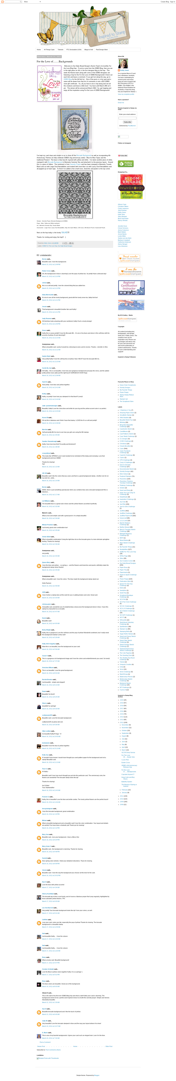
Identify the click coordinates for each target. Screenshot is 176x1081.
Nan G (44, 882)
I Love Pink (125, 760)
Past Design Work (102, 49)
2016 (122, 711)
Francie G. (45, 797)
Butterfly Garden (127, 782)
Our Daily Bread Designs (65, 246)
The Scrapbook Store (126, 401)
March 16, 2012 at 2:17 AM (51, 494)
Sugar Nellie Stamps (126, 634)
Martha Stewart (125, 527)
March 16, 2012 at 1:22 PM (51, 814)
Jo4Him (44, 919)
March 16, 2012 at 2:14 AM (51, 480)
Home (39, 49)
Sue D (44, 1009)
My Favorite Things (126, 390)
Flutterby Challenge (126, 485)
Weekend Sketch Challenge (125, 684)
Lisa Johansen (123, 246)
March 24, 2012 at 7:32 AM (51, 1038)
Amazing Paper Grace (127, 413)
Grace (44, 330)
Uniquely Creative (125, 664)
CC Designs (124, 439)
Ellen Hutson (124, 474)
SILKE (64, 232)
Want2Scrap (124, 674)
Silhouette (123, 620)
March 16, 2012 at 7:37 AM (51, 661)
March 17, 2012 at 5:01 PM (51, 974)
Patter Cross (46, 271)
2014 (122, 717)
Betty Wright (46, 630)
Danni (44, 618)
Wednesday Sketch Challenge (126, 680)
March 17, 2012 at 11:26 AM (51, 939)
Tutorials (60, 49)
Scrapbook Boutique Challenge (126, 596)
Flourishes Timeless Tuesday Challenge (126, 482)
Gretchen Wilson (47, 667)
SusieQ (44, 858)
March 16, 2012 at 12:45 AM (51, 411)
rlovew (44, 870)
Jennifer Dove (122, 226)
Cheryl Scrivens (123, 228)
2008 (122, 804)
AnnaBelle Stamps (126, 415)
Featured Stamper (125, 476)
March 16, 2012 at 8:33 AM (51, 709)
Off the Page (124, 556)
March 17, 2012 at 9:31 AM (51, 913)
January (124, 792)
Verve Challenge (125, 672)
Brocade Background (84, 155)
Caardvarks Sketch (126, 429)
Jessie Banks (122, 234)
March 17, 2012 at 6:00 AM (51, 901)
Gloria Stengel (122, 244)
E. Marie (45, 1033)
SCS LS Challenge (126, 608)
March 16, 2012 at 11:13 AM (51, 762)
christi (44, 283)
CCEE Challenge (125, 441)
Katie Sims (121, 214)
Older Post (108, 1046)
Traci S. (44, 769)
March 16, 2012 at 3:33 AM (51, 598)
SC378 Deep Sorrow (128, 752)
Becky (44, 259)
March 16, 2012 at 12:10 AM (51, 338)
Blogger (96, 1075)
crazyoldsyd (46, 453)
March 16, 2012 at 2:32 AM (51, 506)
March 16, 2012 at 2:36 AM (51, 544)
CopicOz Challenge (126, 455)
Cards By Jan (46, 368)
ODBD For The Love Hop (49, 246)
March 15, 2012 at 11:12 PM (51, 288)
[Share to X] (68, 243)
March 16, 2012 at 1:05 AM (51, 435)
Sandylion (123, 590)
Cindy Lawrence (123, 208)
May (123, 744)
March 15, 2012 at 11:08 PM (51, 264)
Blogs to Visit (89, 49)
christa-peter (46, 604)
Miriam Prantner (47, 525)
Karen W (45, 417)
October (124, 730)
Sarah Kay (123, 593)
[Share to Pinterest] (72, 243)
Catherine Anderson (124, 242)
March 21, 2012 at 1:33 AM (51, 1002)
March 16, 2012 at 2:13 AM (51, 467)
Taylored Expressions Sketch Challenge (127, 649)
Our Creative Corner (126, 561)
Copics (122, 457)
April (123, 747)
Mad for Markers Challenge (125, 523)
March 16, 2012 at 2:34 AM (51, 518)
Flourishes (123, 479)
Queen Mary (46, 562)
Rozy (44, 981)
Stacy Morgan (122, 216)
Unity (121, 667)
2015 (122, 714)
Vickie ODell (46, 537)
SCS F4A (123, 599)
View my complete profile (126, 94)
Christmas (123, 444)
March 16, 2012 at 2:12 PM (51, 828)
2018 (122, 705)
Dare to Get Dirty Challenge (125, 465)
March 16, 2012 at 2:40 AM (51, 556)
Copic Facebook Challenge (125, 451)
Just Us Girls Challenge (127, 506)
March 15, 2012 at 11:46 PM (51, 324)
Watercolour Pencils (126, 677)
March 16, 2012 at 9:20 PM (51, 840)
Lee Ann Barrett (47, 908)
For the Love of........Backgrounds (129, 771)
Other (121, 558)
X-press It (123, 690)
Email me (121, 102)
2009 (122, 802)
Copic (122, 448)
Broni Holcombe (123, 218)
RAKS (122, 588)
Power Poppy (124, 392)
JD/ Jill (44, 473)
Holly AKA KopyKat (49, 644)
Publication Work (125, 581)
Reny (44, 957)
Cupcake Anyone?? (128, 774)
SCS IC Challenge (126, 606)
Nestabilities (124, 549)
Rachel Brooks (47, 679)
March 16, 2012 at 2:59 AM (51, 586)
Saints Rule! (46, 356)
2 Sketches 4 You (125, 410)
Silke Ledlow (46, 731)
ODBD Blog (68, 79)
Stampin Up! (124, 399)
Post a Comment (45, 1042)
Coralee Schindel (48, 969)
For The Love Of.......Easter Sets (128, 756)
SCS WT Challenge (126, 615)
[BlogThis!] (66, 243)
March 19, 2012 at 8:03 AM (51, 986)
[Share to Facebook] (70, 243)
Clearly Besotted (125, 446)
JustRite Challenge (126, 513)
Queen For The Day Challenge (126, 584)
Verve (121, 669)
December (125, 725)
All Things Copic (49, 49)
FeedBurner (132, 126)
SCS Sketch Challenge (127, 611)
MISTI (121, 538)
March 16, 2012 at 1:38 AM (51, 447)
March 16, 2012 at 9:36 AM (51, 724)
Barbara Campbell (124, 240)
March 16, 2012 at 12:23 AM (51, 361)
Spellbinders (124, 626)
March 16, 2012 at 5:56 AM (51, 649)
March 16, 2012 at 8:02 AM (51, 673)
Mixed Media (124, 540)
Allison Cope (122, 204)
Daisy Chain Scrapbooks (128, 385)
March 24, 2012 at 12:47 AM (51, 1026)
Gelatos (122, 488)
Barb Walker (122, 232)
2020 (122, 700)
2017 (122, 708)
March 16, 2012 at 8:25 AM (51, 697)
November (125, 727)
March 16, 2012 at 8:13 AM (51, 685)
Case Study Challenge (127, 436)
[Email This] (63, 243)
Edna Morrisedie (47, 295)
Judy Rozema (46, 318)
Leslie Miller (122, 236)
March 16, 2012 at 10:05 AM (51, 736)
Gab (43, 933)
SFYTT (122, 617)
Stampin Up (123, 629)
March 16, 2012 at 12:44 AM (51, 399)
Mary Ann (45, 834)
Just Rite (122, 504)
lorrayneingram (47, 808)
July (123, 739)
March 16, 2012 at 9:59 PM (51, 863)
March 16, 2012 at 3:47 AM (51, 611)
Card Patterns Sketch (126, 434)
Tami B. (44, 382)
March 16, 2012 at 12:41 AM (51, 387)
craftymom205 (47, 715)
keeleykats (46, 743)
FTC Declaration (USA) (73, 49)
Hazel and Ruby (125, 490)
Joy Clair (122, 502)
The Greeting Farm (126, 655)
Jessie (44, 306)
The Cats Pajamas (126, 653)
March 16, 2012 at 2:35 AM (51, 530)
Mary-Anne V (46, 846)
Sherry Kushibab (48, 894)
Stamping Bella (125, 631)
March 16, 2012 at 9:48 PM (51, 852)
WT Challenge (124, 687)
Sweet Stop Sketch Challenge (126, 641)
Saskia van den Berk (124, 238)
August (124, 736)
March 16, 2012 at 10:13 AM (51, 748)
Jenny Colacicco (123, 230)
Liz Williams (46, 501)
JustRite (122, 511)
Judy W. (44, 1021)
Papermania (124, 572)
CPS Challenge (125, 460)
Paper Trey (123, 570)
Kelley (44, 394)
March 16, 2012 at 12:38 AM (51, 375)
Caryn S (45, 656)
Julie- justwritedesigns (49, 406)
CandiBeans (124, 431)
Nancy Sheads (123, 220)
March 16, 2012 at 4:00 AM (51, 623)
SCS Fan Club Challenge (128, 602)
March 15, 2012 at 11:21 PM (51, 300)
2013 (122, 719)
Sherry (44, 703)
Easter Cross (126, 762)
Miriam (44, 820)
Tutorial (122, 662)
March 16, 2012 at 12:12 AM (51, 350)
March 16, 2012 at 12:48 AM (51, 423)
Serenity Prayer (75, 164)
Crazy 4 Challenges (126, 462)
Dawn (44, 691)
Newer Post (41, 1046)
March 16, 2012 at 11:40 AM (51, 790)
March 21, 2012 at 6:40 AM (51, 1014)
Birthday (122, 422)
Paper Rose (124, 567)
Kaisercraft (123, 518)
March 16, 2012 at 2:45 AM (51, 570)
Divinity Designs (125, 387)
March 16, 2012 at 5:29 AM (51, 637)
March (124, 750)
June (123, 741)
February (125, 790)
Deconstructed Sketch (127, 469)
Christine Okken (123, 206)
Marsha (44, 429)
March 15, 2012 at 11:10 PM (51, 276)
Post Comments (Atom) (53, 1050)
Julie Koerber (122, 210)
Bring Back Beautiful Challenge (126, 425)
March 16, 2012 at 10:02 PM (51, 875)
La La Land (123, 520)
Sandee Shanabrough (49, 441)
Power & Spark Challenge (128, 575)
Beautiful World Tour (126, 420)
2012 (122, 722)
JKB (43, 592)
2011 (122, 796)
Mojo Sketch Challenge (127, 543)
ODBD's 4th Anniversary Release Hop (129, 766)
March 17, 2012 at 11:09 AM (51, 927)
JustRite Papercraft (126, 516)
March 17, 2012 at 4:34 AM (51, 887)
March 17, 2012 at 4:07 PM (51, 963)
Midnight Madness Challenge (126, 534)
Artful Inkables (124, 417)
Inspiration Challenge (127, 499)
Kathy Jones (124, 70)
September (125, 733)
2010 (122, 799)
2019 (122, 703)
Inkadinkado (124, 497)
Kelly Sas (45, 755)
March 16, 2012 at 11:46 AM (51, 802)
